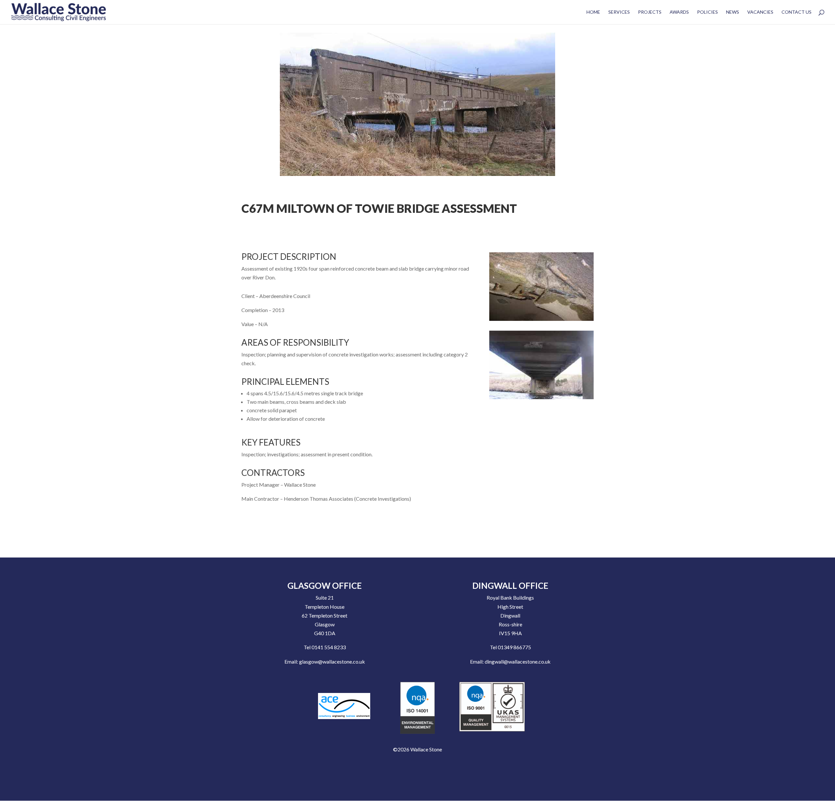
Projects (649, 12)
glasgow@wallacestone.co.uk (332, 661)
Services (619, 12)
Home (593, 12)
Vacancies (760, 12)
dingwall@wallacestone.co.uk (518, 661)
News (732, 12)
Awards (679, 12)
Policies (707, 12)
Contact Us (797, 12)
